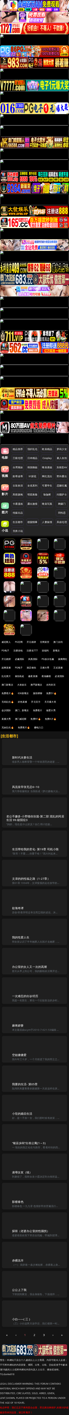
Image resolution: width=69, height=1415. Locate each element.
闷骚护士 (62, 494)
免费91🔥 (35, 719)
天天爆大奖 (50, 701)
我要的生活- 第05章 (25, 1084)
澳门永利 (58, 642)
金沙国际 (6, 710)
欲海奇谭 (18, 908)
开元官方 (35, 701)
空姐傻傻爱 (19, 1055)
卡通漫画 (18, 503)
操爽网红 (62, 659)
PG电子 (5, 650)
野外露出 (62, 476)
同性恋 (62, 512)
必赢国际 (19, 659)
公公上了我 (19, 1290)
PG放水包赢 (48, 659)
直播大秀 (6, 719)
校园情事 (32, 522)
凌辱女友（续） (22, 1172)
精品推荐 (18, 449)
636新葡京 (23, 693)
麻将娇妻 (18, 1025)
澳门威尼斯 (21, 719)
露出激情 (32, 503)
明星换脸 (32, 494)
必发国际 (59, 676)
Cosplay (47, 458)
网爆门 (62, 503)
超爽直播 (6, 667)
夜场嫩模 (46, 676)
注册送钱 (18, 650)
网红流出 (47, 476)
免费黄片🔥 (24, 727)
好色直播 (22, 701)
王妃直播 (58, 667)
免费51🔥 (51, 693)
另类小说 (18, 531)
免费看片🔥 (8, 693)
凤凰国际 (33, 659)
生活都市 (18, 522)
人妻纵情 (47, 522)
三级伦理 (18, 458)
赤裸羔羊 (18, 1260)
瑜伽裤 (47, 494)
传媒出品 (18, 512)
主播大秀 (44, 667)
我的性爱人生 (21, 937)
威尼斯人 (6, 642)
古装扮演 (18, 485)
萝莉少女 (62, 449)
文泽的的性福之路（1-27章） (31, 878)
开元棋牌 (31, 642)
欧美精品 (47, 449)
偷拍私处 (19, 676)
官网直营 (44, 642)
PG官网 (19, 642)
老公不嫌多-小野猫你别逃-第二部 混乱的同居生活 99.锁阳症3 (35, 818)
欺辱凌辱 (18, 476)
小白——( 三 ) (21, 1319)
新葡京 (56, 650)
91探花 (32, 476)
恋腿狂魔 (62, 485)
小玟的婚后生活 (22, 1113)
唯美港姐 (47, 467)
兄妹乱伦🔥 (8, 727)
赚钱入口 (39, 727)
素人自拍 (62, 458)
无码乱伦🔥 (8, 701)
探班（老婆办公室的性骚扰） (31, 1231)
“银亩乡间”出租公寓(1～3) (29, 1143)
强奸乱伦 (32, 449)
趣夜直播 (33, 676)
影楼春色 (18, 1202)
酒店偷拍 (31, 667)
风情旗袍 (18, 494)
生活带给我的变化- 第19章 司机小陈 (35, 849)
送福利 (45, 650)
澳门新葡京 (7, 684)
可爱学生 (47, 485)
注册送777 (32, 650)
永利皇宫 (51, 684)
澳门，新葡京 (22, 710)
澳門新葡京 (36, 684)
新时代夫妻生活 (22, 757)
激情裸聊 (37, 693)
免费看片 (37, 710)
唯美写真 (47, 503)
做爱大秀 (51, 710)
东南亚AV (62, 467)
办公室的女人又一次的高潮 (29, 967)
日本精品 (32, 458)
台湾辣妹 (18, 467)
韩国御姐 (32, 467)
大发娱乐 (22, 684)
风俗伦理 (62, 522)
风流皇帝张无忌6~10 (25, 787)
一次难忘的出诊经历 (25, 996)
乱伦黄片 (6, 676)
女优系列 (32, 485)
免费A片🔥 (50, 719)
